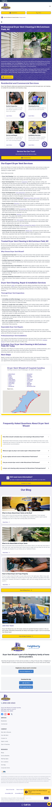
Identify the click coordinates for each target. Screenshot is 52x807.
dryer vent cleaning (6, 63)
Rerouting (16, 203)
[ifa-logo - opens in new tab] (3, 772)
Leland (28, 382)
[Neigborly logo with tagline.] (34, 647)
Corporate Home (5, 767)
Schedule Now (14, 12)
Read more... (10, 389)
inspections (24, 181)
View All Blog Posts (25, 590)
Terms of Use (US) (10, 789)
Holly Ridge (29, 376)
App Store (27, 683)
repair (13, 285)
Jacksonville (30, 379)
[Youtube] (9, 714)
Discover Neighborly (25, 671)
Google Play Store (27, 687)
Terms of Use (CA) (20, 789)
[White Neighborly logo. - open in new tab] (4, 1)
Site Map (3, 764)
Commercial (4, 724)
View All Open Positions (25, 636)
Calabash (10, 378)
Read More (5, 522)
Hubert (28, 378)
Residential (4, 721)
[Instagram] (5, 714)
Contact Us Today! (26, 483)
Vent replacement (20, 192)
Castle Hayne (11, 382)
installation (20, 63)
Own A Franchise (5, 744)
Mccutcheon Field (31, 386)
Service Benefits (5, 755)
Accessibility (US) (9, 793)
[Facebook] (2, 714)
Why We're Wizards (6, 732)
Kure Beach (29, 380)
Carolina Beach (11, 380)
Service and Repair (11, 135)
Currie (9, 384)
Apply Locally (4, 741)
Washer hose (29, 230)
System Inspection (11, 106)
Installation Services (34, 135)
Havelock (29, 375)
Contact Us (4, 738)
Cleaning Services (33, 106)
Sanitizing (19, 214)
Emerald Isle (11, 386)
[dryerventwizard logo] (26, 697)
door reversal (20, 219)
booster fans (23, 209)
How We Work (4, 735)
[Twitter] (12, 714)
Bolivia (10, 375)
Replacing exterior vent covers (32, 198)
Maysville (29, 384)
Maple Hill (29, 383)
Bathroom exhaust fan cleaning (28, 225)
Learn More (9, 115)
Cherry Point (11, 383)
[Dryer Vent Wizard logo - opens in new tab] (18, 646)
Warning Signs (4, 758)
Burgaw (10, 376)
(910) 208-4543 (9, 703)
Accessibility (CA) (19, 793)
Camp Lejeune (11, 379)
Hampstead (29, 374)
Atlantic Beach (11, 374)
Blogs (2, 752)
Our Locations (4, 761)
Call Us (39, 12)
